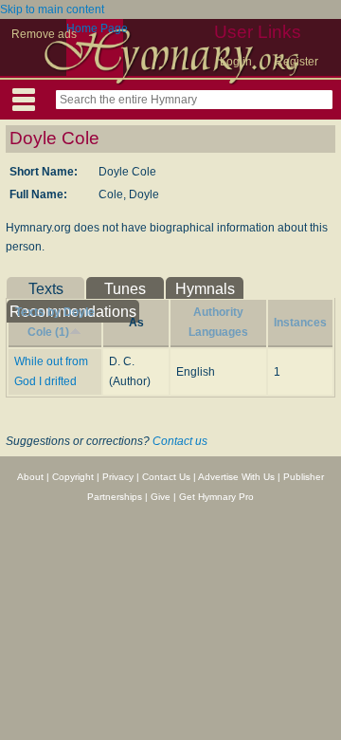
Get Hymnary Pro (216, 496)
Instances (300, 322)
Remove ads (44, 34)
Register (296, 61)
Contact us (180, 441)
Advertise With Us (236, 477)
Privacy (118, 477)
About (30, 477)
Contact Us (166, 477)
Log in (236, 61)
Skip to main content (52, 9)
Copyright (73, 477)
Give (160, 496)
